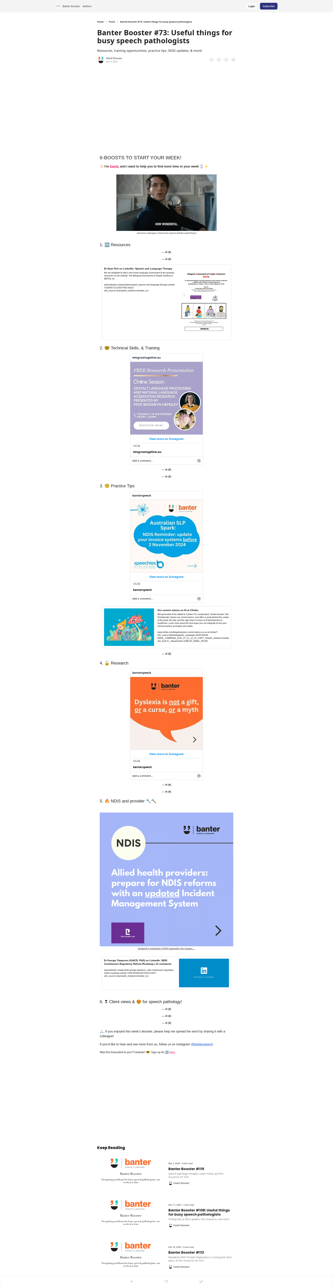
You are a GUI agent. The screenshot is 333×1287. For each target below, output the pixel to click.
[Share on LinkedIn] (233, 59)
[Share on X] (218, 59)
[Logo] (58, 6)
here (172, 1052)
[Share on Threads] (226, 59)
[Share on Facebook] (211, 59)
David (114, 166)
